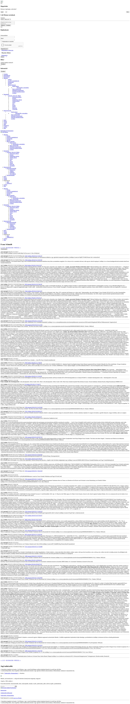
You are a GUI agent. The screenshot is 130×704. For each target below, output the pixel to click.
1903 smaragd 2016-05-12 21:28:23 (33, 641)
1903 (2, 645)
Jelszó (2, 38)
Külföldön (12, 172)
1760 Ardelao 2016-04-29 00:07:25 (33, 564)
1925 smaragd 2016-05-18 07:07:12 (33, 437)
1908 (2, 577)
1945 (2, 291)
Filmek (14, 106)
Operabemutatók (11, 175)
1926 (2, 462)
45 (11, 247)
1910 (2, 560)
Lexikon (14, 93)
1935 (2, 384)
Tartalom (3, 18)
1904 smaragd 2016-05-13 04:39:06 (33, 577)
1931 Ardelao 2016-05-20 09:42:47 (33, 411)
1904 (2, 641)
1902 (2, 650)
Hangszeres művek (16, 97)
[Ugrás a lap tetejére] (2, 1)
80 (15, 247)
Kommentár (11, 82)
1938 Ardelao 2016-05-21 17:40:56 (33, 362)
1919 (2, 511)
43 (8, 247)
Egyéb (13, 105)
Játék (5, 124)
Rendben (8, 25)
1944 (2, 298)
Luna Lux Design (17, 698)
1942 (2, 325)
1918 (2, 515)
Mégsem (3, 25)
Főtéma (10, 79)
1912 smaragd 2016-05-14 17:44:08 (33, 546)
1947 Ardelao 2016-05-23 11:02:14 (33, 256)
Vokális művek (15, 101)
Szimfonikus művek (17, 99)
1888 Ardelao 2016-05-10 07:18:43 (33, 519)
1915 (2, 534)
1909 (2, 564)
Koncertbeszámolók (11, 168)
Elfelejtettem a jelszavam (7, 50)
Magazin (6, 78)
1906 (2, 588)
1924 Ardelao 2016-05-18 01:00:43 (33, 458)
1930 (2, 437)
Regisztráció (4, 55)
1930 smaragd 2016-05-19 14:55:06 (33, 407)
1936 (2, 380)
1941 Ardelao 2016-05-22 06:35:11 (33, 298)
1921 (2, 492)
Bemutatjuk (6, 94)
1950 (2, 252)
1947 (2, 265)
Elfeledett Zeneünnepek (18, 90)
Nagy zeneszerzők (16, 89)
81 (16, 247)
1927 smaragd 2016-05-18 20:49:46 (33, 454)
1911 (2, 556)
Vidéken (12, 171)
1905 (2, 636)
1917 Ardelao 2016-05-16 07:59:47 (33, 515)
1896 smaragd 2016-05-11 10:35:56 (33, 650)
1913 (2, 546)
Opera (13, 102)
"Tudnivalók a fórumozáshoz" (11, 673)
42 (6, 247)
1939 (2, 362)
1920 (2, 498)
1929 (2, 442)
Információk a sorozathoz (23, 87)
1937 (2, 376)
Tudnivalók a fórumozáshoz (7, 695)
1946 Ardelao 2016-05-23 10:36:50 (33, 260)
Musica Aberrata (12, 85)
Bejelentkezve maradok (8, 41)
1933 (2, 411)
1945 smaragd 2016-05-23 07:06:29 (33, 284)
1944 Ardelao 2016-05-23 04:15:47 (33, 265)
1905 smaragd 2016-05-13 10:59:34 (33, 534)
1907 (2, 582)
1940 (2, 358)
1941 (2, 329)
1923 (2, 479)
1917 (2, 519)
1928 (2, 454)
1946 (2, 284)
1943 (2, 320)
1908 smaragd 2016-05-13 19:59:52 (33, 556)
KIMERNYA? (10, 237)
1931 (2, 421)
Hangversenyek (7, 110)
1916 (2, 530)
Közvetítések (13, 174)
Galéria (5, 127)
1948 (2, 260)
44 (9, 247)
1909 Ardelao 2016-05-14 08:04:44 (33, 560)
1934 (2, 407)
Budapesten (12, 169)
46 (12, 247)
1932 (2, 417)
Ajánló (5, 122)
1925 (2, 471)
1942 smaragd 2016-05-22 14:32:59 (33, 320)
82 (18, 247)
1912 (2, 550)
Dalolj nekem (15, 86)
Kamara (14, 98)
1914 (2, 542)
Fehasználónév (4, 35)
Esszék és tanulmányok (13, 81)
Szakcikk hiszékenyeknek (18, 91)
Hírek (5, 120)
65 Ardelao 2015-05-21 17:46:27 (32, 384)
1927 (2, 458)
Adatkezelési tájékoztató (6, 693)
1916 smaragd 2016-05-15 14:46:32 (33, 479)
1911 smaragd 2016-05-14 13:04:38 (33, 530)
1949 (2, 256)
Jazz (13, 104)
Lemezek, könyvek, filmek (14, 95)
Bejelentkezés (7, 75)
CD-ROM (14, 109)
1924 (2, 475)
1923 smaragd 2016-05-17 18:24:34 (33, 471)
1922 (2, 484)
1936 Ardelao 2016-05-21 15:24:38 (33, 376)
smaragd (5, 252)
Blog (5, 128)
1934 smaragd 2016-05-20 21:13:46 (33, 325)
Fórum (5, 121)
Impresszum (3, 690)
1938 (2, 368)
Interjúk (10, 83)
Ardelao (5, 265)
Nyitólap (6, 74)
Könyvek (14, 108)
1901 (2, 655)
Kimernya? (6, 125)
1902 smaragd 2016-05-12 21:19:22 (33, 645)
